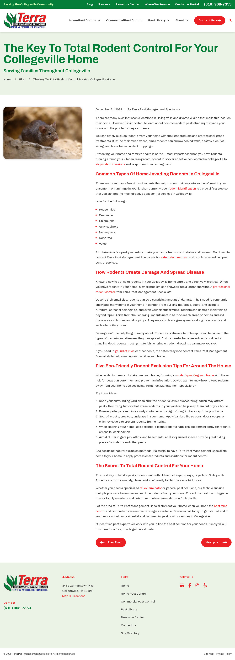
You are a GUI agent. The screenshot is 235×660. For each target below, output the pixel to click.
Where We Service (157, 4)
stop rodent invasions (110, 164)
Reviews (104, 4)
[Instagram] (197, 585)
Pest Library (156, 20)
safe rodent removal (174, 257)
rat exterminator (151, 488)
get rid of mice (125, 351)
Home (7, 79)
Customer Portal (187, 4)
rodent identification (182, 188)
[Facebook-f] (190, 585)
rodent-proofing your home (195, 375)
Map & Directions (73, 596)
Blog (90, 4)
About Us (181, 20)
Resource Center (127, 4)
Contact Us (207, 20)
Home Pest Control (82, 20)
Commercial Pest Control (124, 20)
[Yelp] (205, 585)
